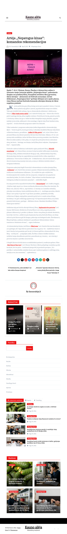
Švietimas (9, 392)
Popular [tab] (29, 400)
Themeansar (13, 530)
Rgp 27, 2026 (11, 331)
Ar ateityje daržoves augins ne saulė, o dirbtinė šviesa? (41, 407)
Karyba (8, 361)
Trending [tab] (38, 400)
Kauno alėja (33, 17)
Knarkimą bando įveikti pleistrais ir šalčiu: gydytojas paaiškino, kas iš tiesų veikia (43, 442)
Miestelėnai (9, 374)
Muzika (8, 379)
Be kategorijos (10, 357)
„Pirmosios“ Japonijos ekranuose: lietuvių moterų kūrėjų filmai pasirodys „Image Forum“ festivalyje (47, 270)
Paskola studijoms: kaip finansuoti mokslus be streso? (44, 419)
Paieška (11, 343)
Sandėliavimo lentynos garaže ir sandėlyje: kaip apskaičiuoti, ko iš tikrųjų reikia (42, 430)
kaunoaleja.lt (15, 46)
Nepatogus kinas (36, 46)
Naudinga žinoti (11, 383)
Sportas (8, 388)
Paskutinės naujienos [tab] (15, 400)
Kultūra (9, 33)
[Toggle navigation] (7, 17)
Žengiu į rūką (32, 326)
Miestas (8, 370)
